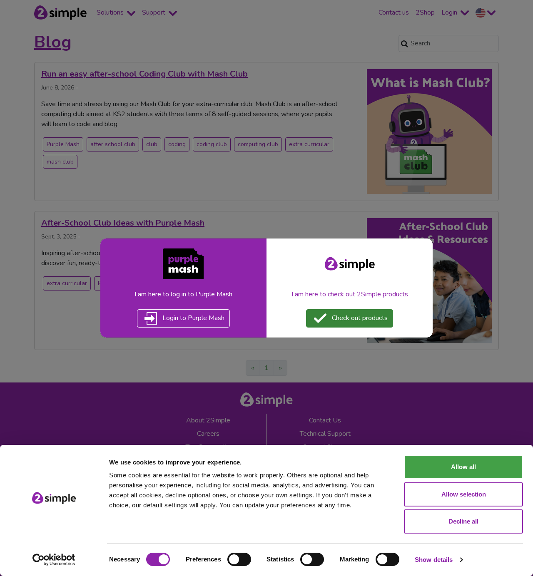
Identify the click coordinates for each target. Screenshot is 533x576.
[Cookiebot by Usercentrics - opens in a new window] (53, 560)
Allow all (463, 466)
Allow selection (463, 494)
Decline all (463, 521)
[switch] (239, 559)
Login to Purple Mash (192, 318)
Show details (434, 559)
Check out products (359, 318)
